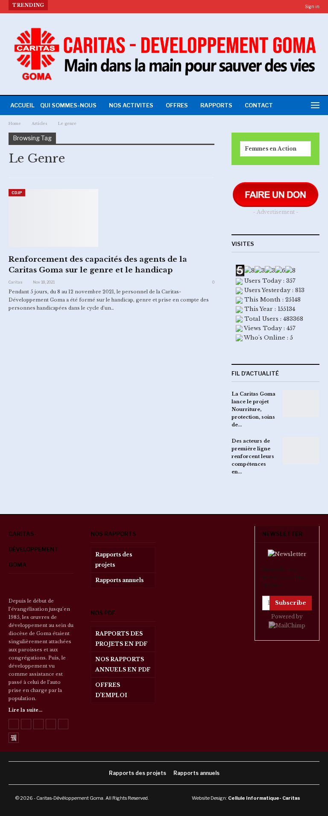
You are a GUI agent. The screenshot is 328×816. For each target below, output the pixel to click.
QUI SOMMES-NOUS (68, 105)
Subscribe (290, 602)
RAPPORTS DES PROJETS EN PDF (121, 638)
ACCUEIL (22, 105)
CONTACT (259, 105)
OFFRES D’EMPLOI (111, 690)
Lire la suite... (25, 710)
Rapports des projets (113, 559)
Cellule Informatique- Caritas (264, 798)
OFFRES (177, 105)
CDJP (17, 192)
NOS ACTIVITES (131, 105)
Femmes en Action (270, 148)
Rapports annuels (119, 580)
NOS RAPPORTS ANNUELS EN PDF (122, 664)
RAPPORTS (216, 105)
